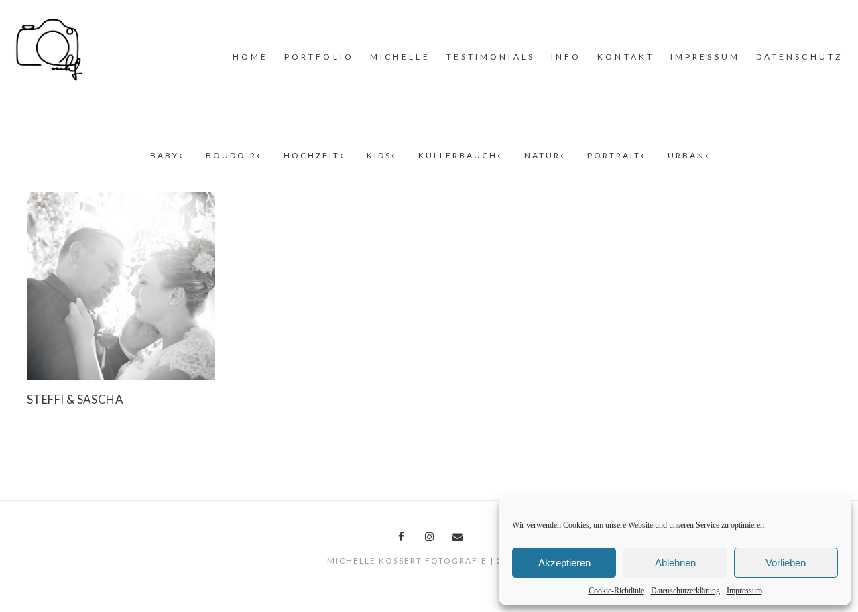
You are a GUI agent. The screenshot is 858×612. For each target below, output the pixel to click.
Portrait (614, 155)
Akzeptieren (564, 562)
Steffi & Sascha (75, 399)
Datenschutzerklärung (685, 590)
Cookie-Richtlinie (616, 590)
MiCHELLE (400, 57)
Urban (686, 155)
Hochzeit (312, 155)
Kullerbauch (457, 155)
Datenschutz (799, 57)
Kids (379, 155)
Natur (542, 155)
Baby (164, 155)
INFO (566, 57)
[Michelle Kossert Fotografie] (49, 48)
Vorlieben (785, 562)
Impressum (744, 590)
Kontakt (625, 57)
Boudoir (231, 155)
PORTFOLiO (319, 57)
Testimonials (490, 57)
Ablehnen (675, 562)
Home (250, 57)
